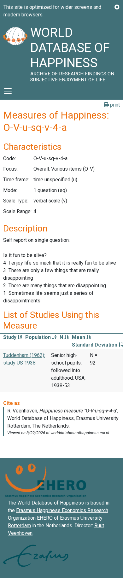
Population (38, 337)
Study (10, 337)
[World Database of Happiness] (15, 52)
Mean (79, 337)
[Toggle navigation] (8, 91)
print (114, 105)
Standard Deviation (95, 345)
